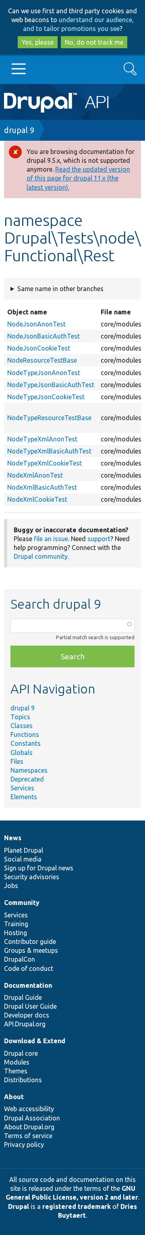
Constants (25, 743)
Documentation (28, 985)
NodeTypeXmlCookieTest (44, 463)
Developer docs (26, 1015)
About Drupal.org (29, 1126)
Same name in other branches (60, 288)
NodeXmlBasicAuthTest (42, 487)
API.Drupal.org (25, 1024)
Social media (22, 859)
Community (21, 902)
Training (16, 923)
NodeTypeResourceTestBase (49, 417)
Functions (24, 734)
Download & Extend (34, 1040)
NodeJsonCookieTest (38, 348)
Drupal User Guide (30, 1006)
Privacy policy (24, 1144)
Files (16, 761)
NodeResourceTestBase (42, 360)
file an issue (51, 538)
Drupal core (21, 1053)
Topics (20, 716)
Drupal (18, 1206)
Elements (23, 796)
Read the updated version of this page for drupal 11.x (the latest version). (78, 178)
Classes (21, 725)
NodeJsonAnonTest (36, 324)
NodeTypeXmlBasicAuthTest (49, 451)
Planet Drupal (23, 850)
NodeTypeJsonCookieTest (46, 396)
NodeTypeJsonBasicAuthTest (50, 384)
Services (22, 788)
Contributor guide (30, 941)
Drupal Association (32, 1118)
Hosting (15, 932)
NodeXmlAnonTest (35, 475)
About (14, 1096)
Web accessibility (29, 1108)
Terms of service (28, 1135)
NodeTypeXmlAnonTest (42, 439)
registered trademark (76, 1206)
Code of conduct (28, 968)
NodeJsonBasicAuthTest (43, 336)
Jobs (11, 885)
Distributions (23, 1079)
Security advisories (31, 876)
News (12, 837)
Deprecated (27, 779)
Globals (21, 752)
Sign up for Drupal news (38, 868)
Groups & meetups (31, 950)
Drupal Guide (23, 997)
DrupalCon (19, 959)
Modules (16, 1062)
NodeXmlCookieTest (37, 499)
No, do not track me (94, 42)
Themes (15, 1071)
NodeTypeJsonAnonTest (43, 372)
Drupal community (41, 556)
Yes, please (38, 42)
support (98, 538)
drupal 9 (19, 130)
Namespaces (29, 770)
